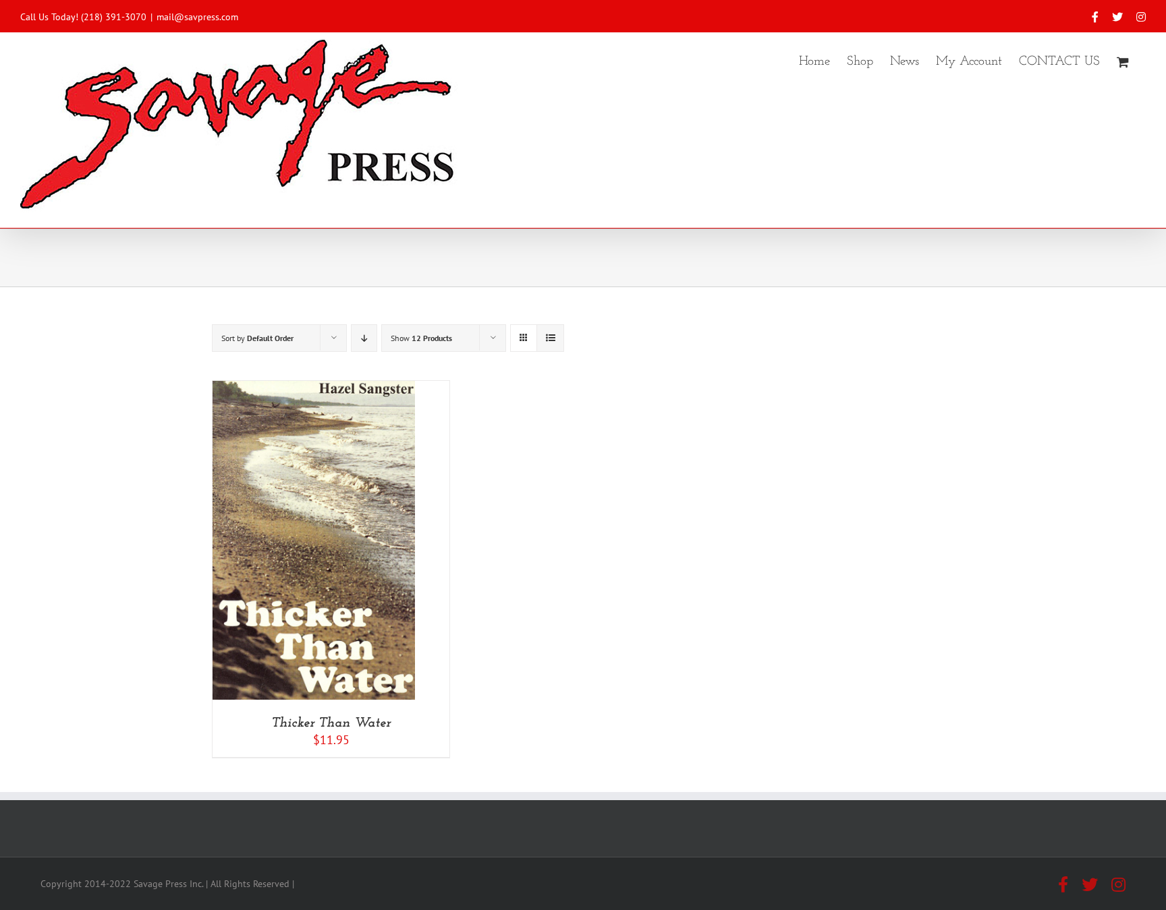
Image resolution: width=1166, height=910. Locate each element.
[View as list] (550, 338)
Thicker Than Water (331, 723)
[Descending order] (364, 338)
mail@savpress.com (197, 17)
